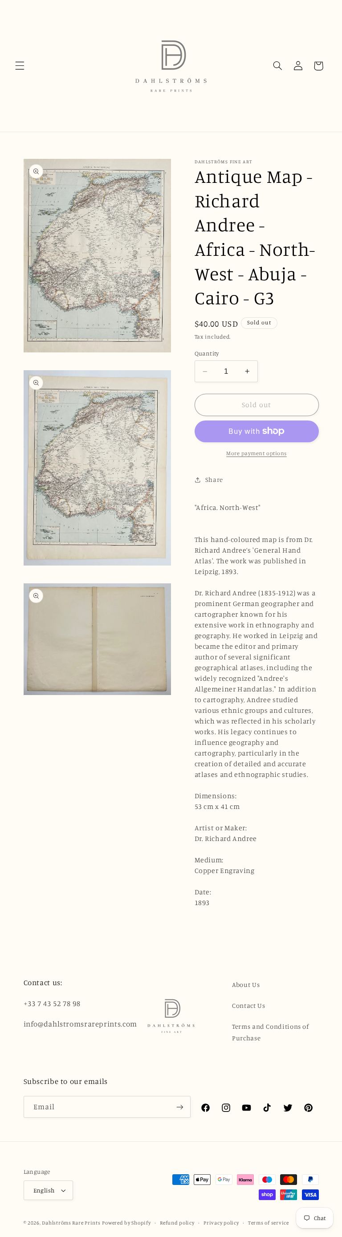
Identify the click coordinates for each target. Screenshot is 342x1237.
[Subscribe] (180, 1107)
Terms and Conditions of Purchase (270, 1032)
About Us (246, 984)
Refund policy (177, 1223)
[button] (19, 66)
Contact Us (248, 1005)
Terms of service (268, 1223)
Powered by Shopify (126, 1223)
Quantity (207, 353)
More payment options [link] (256, 453)
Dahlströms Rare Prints (71, 1223)
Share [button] (214, 479)
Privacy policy (221, 1223)
